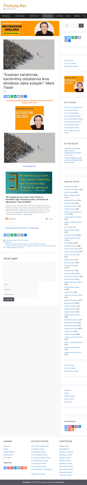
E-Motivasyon (6, 16)
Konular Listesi (19, 16)
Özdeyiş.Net (14, 5)
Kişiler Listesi (34, 16)
